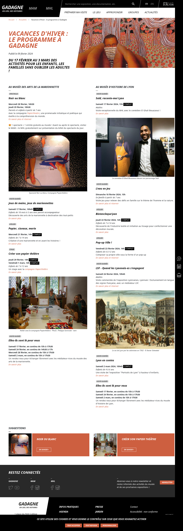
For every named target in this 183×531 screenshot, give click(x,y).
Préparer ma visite (75, 12)
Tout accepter (73, 525)
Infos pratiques (68, 506)
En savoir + (44, 449)
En (152, 3)
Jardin (99, 511)
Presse (99, 506)
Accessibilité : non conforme (144, 511)
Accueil (11, 19)
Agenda (63, 511)
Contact (134, 506)
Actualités (151, 12)
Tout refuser (91, 525)
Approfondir (114, 12)
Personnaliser (109, 525)
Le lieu (97, 12)
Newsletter (167, 482)
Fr (146, 3)
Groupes (133, 12)
